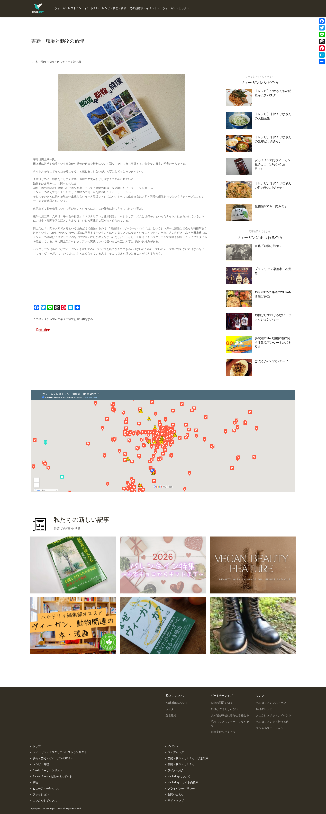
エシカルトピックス (45, 800)
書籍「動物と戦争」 (268, 246)
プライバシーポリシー (181, 788)
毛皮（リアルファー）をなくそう (230, 723)
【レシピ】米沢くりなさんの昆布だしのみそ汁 (273, 139)
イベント (173, 746)
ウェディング (176, 752)
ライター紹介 (176, 770)
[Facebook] (322, 21)
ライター (171, 709)
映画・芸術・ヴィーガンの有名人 (53, 758)
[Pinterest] (322, 48)
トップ (37, 746)
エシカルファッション (269, 728)
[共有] (322, 61)
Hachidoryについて (177, 703)
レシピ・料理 (41, 764)
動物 (35, 782)
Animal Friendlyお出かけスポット (52, 776)
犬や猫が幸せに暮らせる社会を (230, 715)
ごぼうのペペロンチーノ (271, 361)
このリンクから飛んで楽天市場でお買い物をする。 (64, 319)
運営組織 (171, 715)
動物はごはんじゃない (224, 709)
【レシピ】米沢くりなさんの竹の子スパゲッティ (273, 185)
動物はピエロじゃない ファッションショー (273, 317)
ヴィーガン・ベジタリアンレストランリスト (60, 752)
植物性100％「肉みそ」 (271, 206)
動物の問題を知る (222, 703)
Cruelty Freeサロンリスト (48, 770)
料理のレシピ (264, 709)
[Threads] (322, 41)
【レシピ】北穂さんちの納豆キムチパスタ (273, 93)
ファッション (41, 794)
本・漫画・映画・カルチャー (52, 62)
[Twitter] (322, 27)
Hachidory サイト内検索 (183, 782)
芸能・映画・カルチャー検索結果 (188, 758)
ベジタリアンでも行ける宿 (272, 722)
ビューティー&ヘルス (46, 788)
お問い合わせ (176, 794)
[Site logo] (38, 8)
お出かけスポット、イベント (273, 715)
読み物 (77, 62)
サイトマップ (176, 800)
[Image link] (43, 330)
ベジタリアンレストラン (271, 703)
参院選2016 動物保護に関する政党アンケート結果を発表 (273, 342)
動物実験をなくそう (223, 732)
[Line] (322, 34)
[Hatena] (322, 55)
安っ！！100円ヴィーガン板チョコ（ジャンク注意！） (273, 164)
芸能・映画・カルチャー (182, 764)
